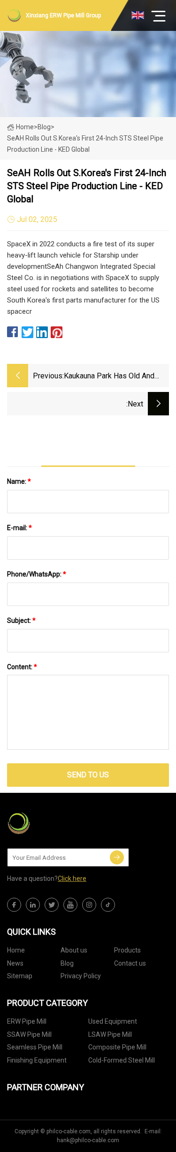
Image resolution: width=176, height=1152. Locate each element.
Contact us (130, 963)
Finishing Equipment (37, 1060)
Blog (67, 963)
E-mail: (19, 528)
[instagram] (89, 905)
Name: (19, 481)
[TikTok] (108, 905)
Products (127, 950)
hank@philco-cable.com (88, 1140)
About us (74, 950)
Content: (22, 667)
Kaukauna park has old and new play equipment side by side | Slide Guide (111, 376)
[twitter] (52, 905)
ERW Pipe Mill (26, 1021)
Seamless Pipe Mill (34, 1047)
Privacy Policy (81, 976)
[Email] (117, 857)
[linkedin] (33, 905)
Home (25, 127)
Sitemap (19, 976)
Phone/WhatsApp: (36, 574)
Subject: (21, 620)
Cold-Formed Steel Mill (121, 1060)
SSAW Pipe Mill (29, 1034)
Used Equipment (112, 1021)
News (15, 963)
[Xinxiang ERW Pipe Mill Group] (54, 823)
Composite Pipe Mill (117, 1047)
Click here (72, 878)
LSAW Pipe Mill (110, 1034)
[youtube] (70, 905)
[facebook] (14, 905)
